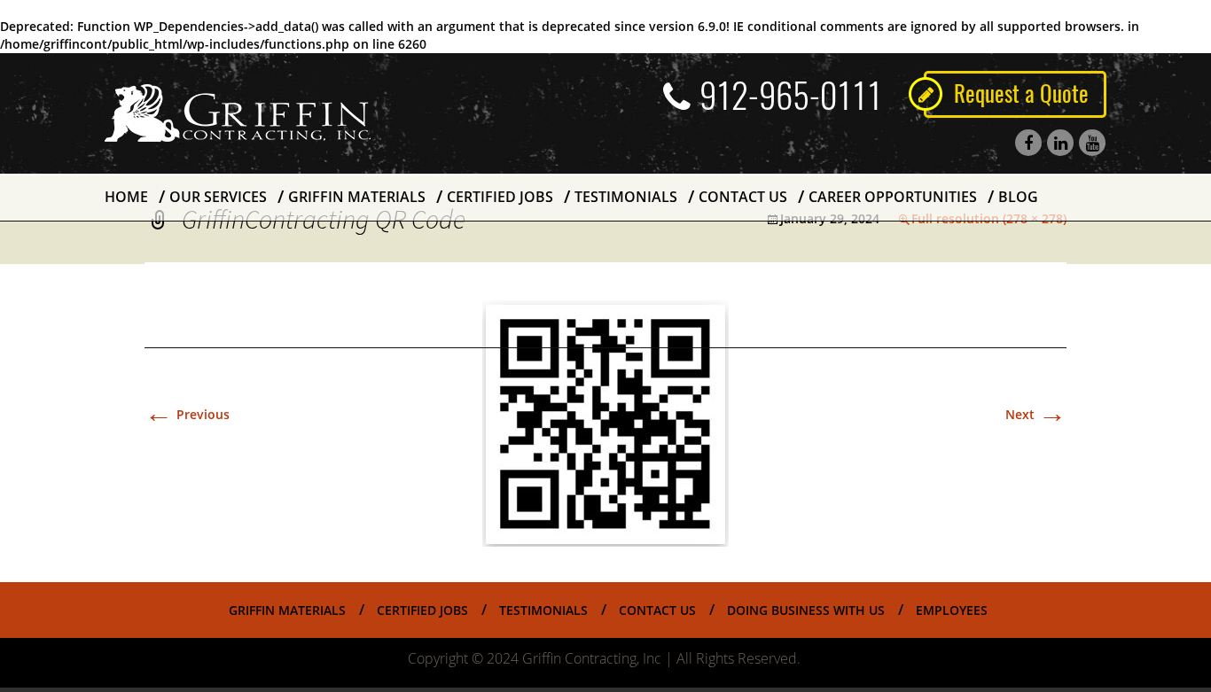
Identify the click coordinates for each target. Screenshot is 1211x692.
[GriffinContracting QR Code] (605, 421)
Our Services (218, 196)
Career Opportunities (893, 196)
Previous (187, 414)
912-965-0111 (790, 95)
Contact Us (743, 196)
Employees (952, 610)
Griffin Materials (357, 196)
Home (126, 196)
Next (1035, 414)
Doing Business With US (806, 610)
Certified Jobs (500, 196)
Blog (1018, 196)
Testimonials (625, 196)
